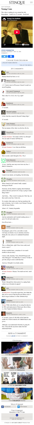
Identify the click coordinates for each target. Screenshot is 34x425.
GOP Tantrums (5, 7)
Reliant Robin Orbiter (10, 62)
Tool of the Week (25, 65)
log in (13, 336)
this (21, 156)
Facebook (7, 406)
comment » (4, 53)
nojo (4, 305)
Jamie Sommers (7, 137)
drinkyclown (6, 292)
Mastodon (23, 406)
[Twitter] (4, 56)
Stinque (10, 1)
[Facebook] (11, 56)
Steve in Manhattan (7, 50)
